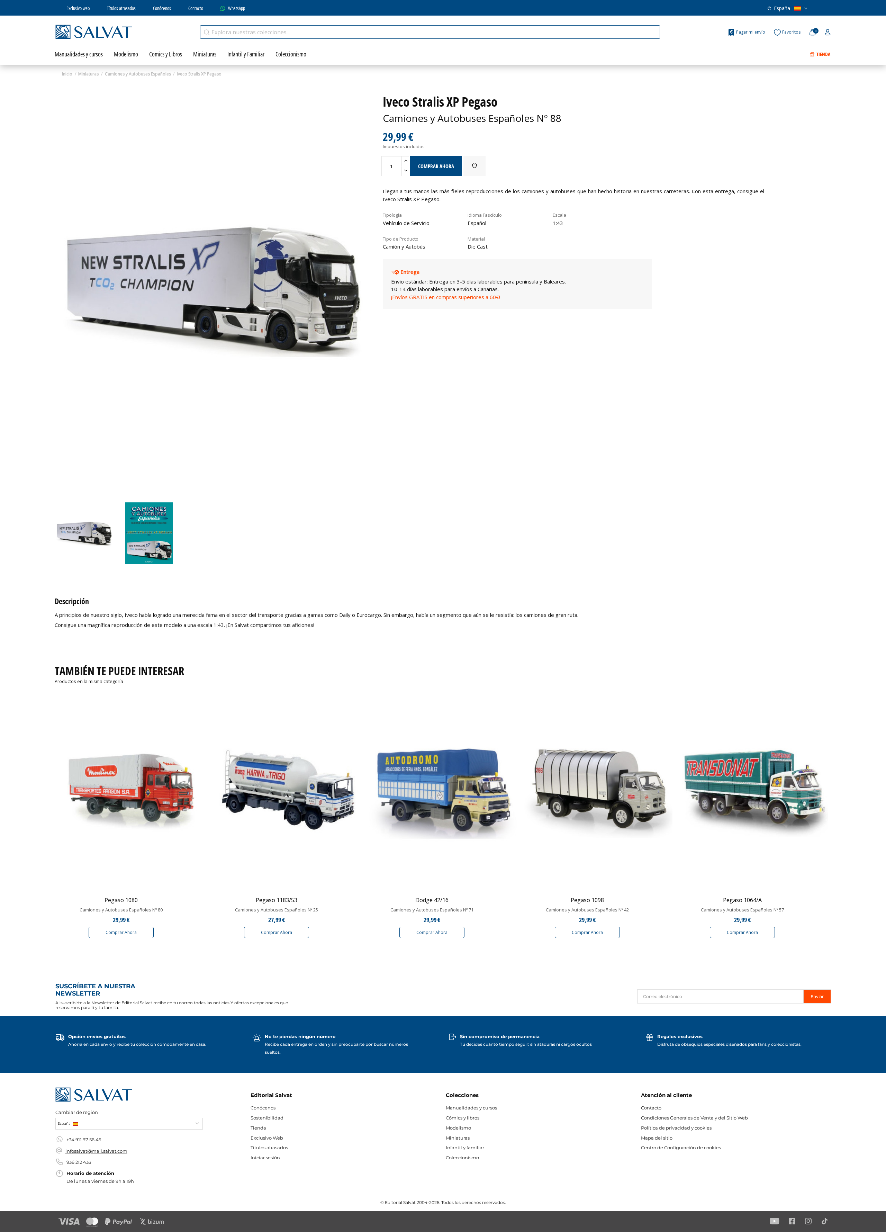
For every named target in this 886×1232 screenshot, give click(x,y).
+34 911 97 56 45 (83, 1139)
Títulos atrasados (121, 8)
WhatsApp (236, 8)
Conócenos (162, 8)
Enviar (817, 996)
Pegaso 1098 (587, 900)
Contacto (195, 8)
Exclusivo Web (267, 1138)
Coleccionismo (462, 1157)
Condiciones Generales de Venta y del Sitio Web (694, 1118)
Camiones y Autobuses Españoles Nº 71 (431, 910)
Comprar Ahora (121, 932)
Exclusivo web (78, 8)
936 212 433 (78, 1162)
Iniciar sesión (265, 1157)
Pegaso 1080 (121, 900)
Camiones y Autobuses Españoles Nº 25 (276, 910)
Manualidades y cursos (471, 1107)
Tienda (258, 1128)
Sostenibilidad (267, 1118)
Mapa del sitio (656, 1138)
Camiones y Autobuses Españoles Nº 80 (121, 910)
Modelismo (458, 1128)
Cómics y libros (462, 1118)
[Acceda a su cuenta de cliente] (828, 32)
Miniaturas (458, 1138)
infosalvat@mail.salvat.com (96, 1151)
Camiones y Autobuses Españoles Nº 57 (742, 910)
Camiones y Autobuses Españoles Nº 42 (587, 910)
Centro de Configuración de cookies (681, 1147)
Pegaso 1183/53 (276, 900)
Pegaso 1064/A (742, 900)
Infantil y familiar (465, 1147)
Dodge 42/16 (432, 900)
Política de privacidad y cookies (676, 1128)
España (782, 8)
